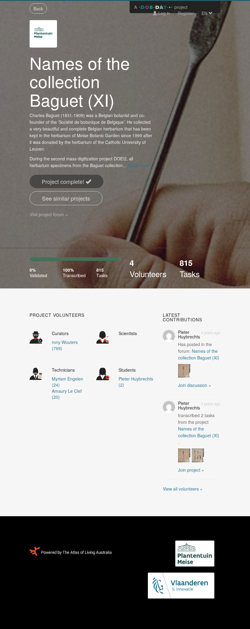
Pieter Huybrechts (189, 334)
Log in (163, 13)
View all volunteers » (182, 489)
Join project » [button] (191, 470)
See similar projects (66, 198)
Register (186, 13)
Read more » (140, 165)
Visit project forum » (49, 214)
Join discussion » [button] (194, 385)
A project (161, 7)
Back (38, 8)
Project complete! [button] (64, 181)
